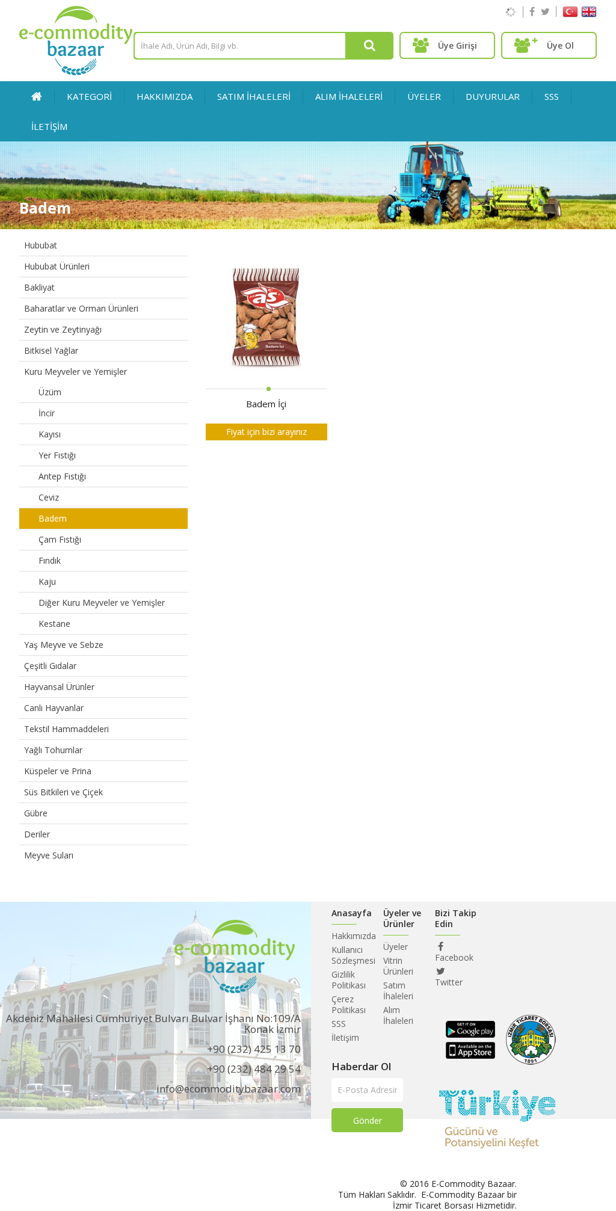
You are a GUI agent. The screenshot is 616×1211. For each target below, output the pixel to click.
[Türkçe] (570, 14)
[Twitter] (545, 11)
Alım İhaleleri (398, 1015)
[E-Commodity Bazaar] (75, 72)
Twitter (449, 982)
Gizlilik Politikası (348, 980)
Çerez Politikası (348, 1004)
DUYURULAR (493, 96)
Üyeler (395, 946)
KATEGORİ (89, 96)
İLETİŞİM (49, 126)
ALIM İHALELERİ (349, 96)
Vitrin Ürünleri (398, 966)
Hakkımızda (164, 96)
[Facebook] (532, 11)
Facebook (454, 957)
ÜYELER (424, 96)
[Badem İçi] (266, 320)
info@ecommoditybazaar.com (228, 1088)
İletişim (345, 1037)
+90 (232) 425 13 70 (254, 1049)
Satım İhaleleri (398, 990)
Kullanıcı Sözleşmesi (353, 955)
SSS (551, 96)
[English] (589, 14)
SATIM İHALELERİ (254, 96)
